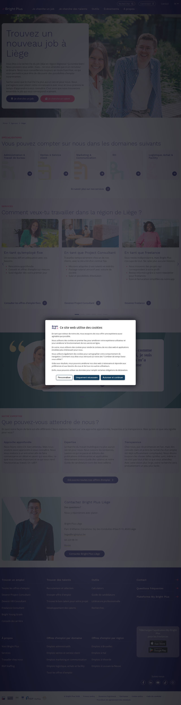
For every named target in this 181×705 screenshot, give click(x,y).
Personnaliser (64, 377)
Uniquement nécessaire (87, 377)
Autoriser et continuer (113, 377)
